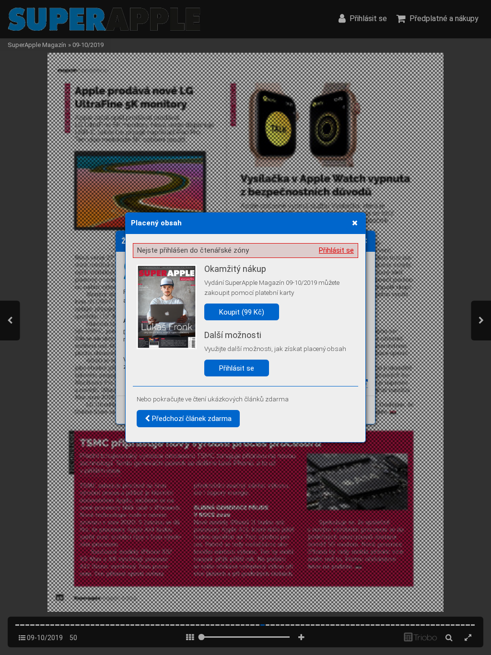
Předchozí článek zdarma (191, 418)
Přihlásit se (336, 250)
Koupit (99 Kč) (241, 312)
